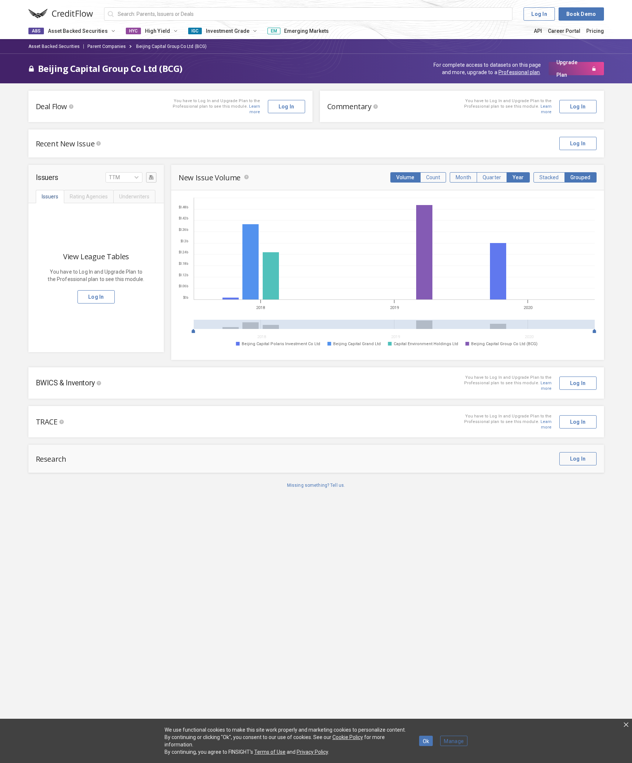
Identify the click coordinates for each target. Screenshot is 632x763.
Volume (405, 177)
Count (433, 177)
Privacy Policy (312, 752)
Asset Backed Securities (54, 46)
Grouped (580, 177)
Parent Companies (106, 46)
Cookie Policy (347, 737)
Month (463, 177)
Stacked (549, 177)
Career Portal (564, 31)
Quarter (492, 177)
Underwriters (134, 197)
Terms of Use (270, 752)
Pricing (595, 31)
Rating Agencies (89, 197)
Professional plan (519, 72)
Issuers (50, 197)
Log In (539, 14)
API (538, 31)
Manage (454, 741)
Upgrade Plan (566, 68)
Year (518, 177)
